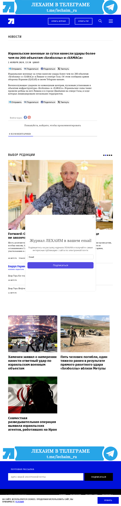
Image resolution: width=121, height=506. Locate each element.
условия (19, 501)
